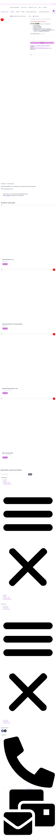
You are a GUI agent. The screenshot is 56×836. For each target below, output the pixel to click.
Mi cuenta (6, 606)
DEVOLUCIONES (7, 482)
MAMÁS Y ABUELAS (36, 19)
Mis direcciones (7, 609)
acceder (8, 195)
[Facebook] (2, 730)
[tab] (3, 184)
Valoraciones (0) (10, 183)
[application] (36, 12)
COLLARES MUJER (40, 46)
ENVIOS (5, 480)
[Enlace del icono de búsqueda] (54, 4)
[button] (28, 540)
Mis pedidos (6, 607)
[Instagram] (5, 730)
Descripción (3, 183)
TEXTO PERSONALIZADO (38, 33)
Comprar (42, 42)
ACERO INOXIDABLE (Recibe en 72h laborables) (40, 48)
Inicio (31, 19)
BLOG (5, 481)
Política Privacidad (7, 484)
